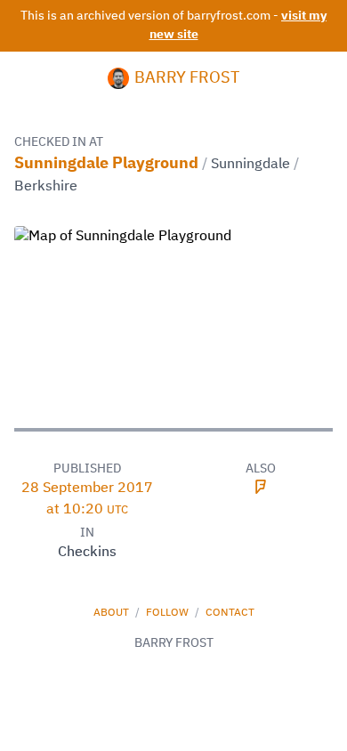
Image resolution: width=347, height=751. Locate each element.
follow (168, 613)
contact (230, 613)
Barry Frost (186, 78)
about (112, 613)
